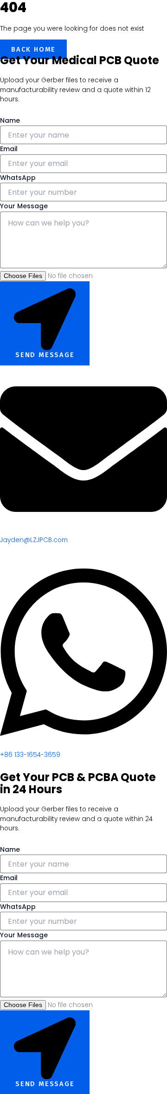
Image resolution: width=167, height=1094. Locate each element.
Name (10, 120)
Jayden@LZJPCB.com (34, 540)
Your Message (24, 206)
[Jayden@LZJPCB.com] (83, 530)
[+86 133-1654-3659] (83, 745)
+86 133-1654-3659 (30, 754)
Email (9, 148)
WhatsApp (18, 177)
